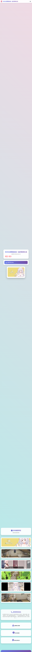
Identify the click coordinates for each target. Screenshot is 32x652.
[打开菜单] (30, 1)
